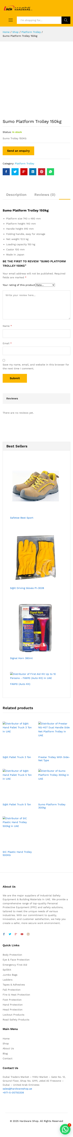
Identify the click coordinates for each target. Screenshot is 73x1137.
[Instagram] (28, 934)
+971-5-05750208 (13, 1092)
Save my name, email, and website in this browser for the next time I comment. (36, 366)
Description (16, 194)
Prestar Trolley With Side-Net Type (54, 759)
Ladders (7, 979)
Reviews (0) (44, 194)
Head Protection (13, 1009)
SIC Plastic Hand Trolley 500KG (17, 853)
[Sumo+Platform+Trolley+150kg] (15, 171)
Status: (7, 132)
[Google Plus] (16, 934)
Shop (6, 1043)
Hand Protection (13, 1004)
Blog (5, 1053)
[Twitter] (10, 934)
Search (65, 20)
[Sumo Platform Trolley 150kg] (6, 171)
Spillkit (7, 969)
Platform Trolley (24, 163)
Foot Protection (12, 999)
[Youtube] (22, 934)
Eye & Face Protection (16, 959)
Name (7, 326)
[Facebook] (4, 934)
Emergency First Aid (15, 964)
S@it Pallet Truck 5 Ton (17, 804)
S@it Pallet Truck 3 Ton (17, 757)
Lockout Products (13, 1014)
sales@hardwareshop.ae (17, 1088)
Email (7, 343)
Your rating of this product (19, 285)
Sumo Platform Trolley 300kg (51, 806)
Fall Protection (12, 989)
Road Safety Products (16, 1019)
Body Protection (12, 954)
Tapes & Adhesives (14, 984)
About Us (8, 1048)
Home (6, 1038)
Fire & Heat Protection (16, 994)
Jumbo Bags (10, 974)
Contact (7, 1058)
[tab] (16, 196)
